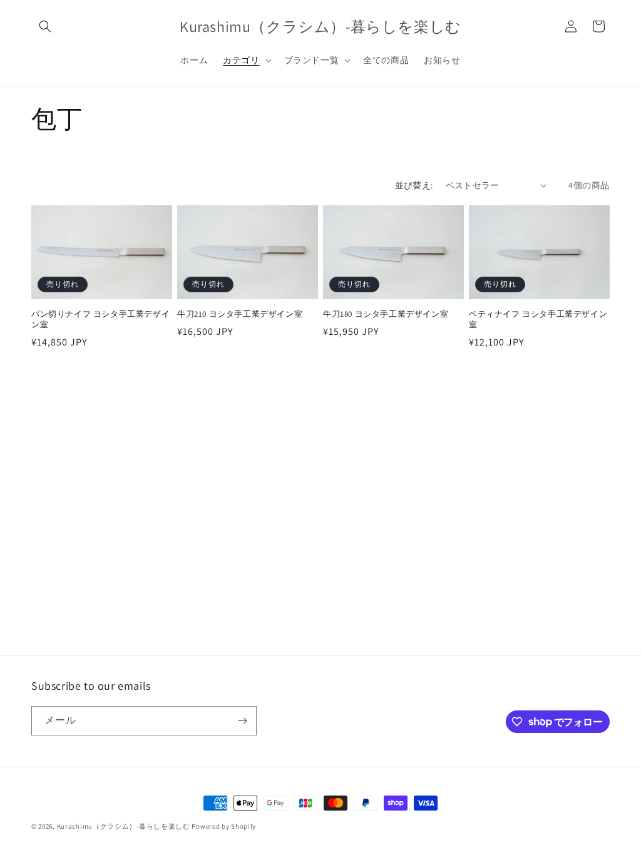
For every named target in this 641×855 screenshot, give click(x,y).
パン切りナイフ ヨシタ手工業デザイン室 (100, 319)
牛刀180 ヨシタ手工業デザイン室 (385, 314)
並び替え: (414, 185)
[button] (45, 26)
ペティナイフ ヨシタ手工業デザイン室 (538, 319)
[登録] (242, 720)
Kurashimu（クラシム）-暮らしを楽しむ (123, 826)
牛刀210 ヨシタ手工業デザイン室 (239, 314)
